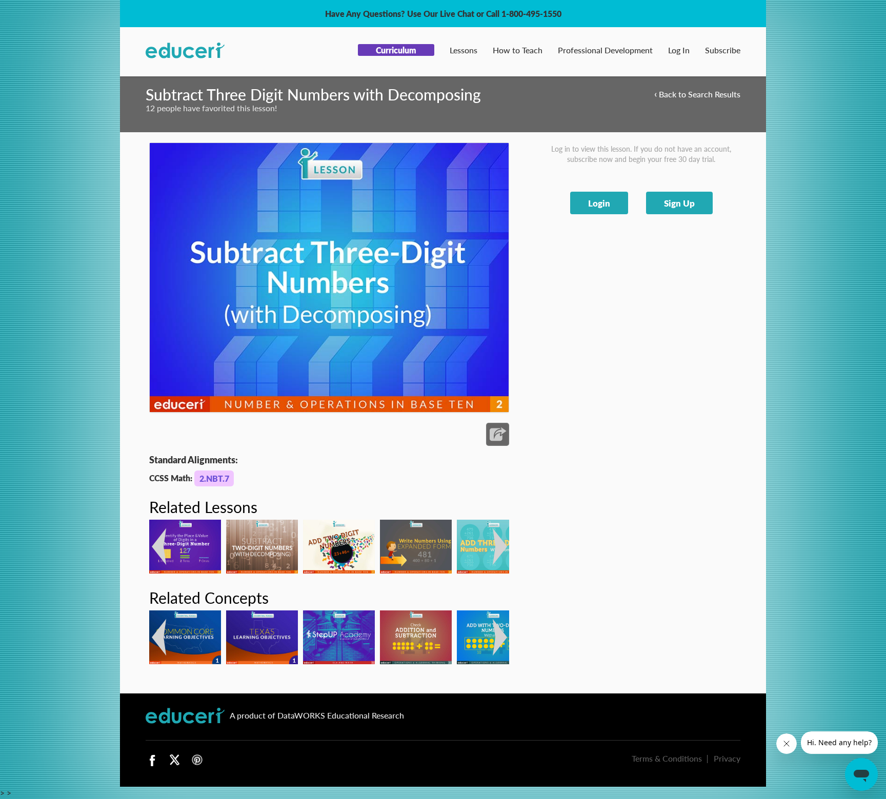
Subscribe (722, 50)
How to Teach (517, 50)
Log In (679, 50)
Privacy (727, 758)
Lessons (463, 50)
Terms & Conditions (667, 758)
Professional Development (605, 50)
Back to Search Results (697, 93)
